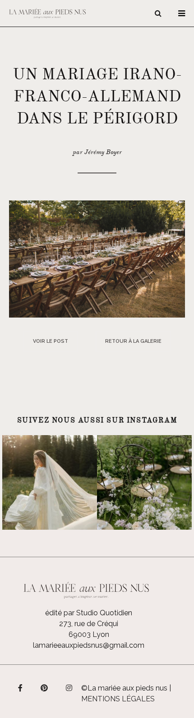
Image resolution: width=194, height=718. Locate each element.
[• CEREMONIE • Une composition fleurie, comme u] (144, 482)
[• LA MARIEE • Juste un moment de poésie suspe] (49, 482)
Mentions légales (118, 699)
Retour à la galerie (133, 341)
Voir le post (50, 341)
